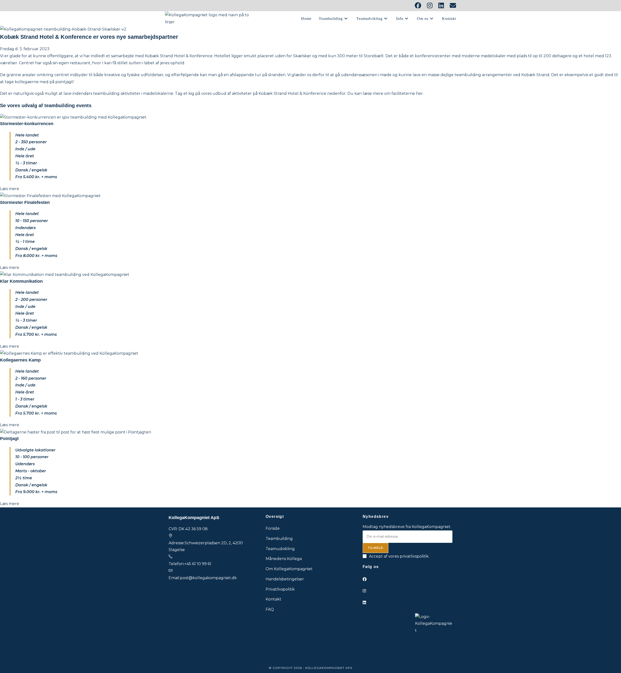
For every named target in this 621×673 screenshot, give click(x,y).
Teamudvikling (280, 548)
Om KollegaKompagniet (289, 569)
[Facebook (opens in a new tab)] (418, 5)
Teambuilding (279, 538)
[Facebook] (365, 579)
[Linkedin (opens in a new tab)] (441, 5)
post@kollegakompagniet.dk (208, 578)
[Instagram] (364, 591)
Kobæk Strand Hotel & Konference (178, 56)
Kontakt (273, 599)
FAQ (270, 609)
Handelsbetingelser (285, 579)
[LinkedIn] (364, 602)
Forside (273, 528)
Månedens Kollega (284, 558)
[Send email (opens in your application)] (451, 5)
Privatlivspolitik (280, 589)
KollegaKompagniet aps (328, 668)
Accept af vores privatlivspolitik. (399, 556)
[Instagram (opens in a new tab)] (429, 5)
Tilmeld (375, 548)
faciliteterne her (407, 93)
